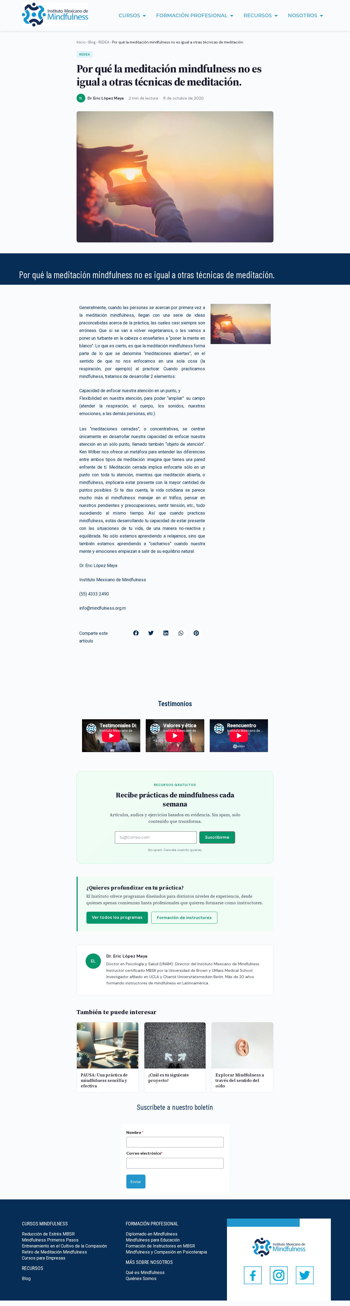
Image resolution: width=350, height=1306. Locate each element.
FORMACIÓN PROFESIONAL (192, 16)
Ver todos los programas (117, 917)
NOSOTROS (302, 16)
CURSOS (129, 16)
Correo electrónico (144, 1153)
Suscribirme (217, 837)
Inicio (81, 42)
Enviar (135, 1181)
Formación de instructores (184, 917)
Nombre (134, 1132)
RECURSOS (258, 16)
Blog (92, 42)
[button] (136, 633)
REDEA (104, 42)
